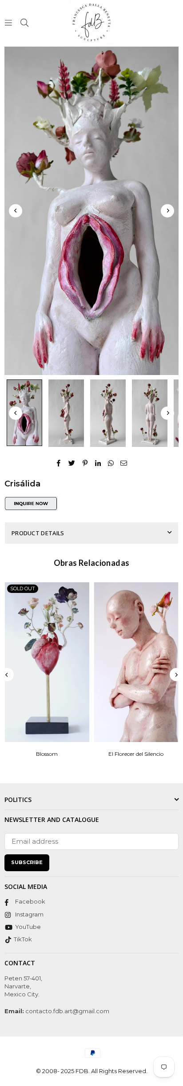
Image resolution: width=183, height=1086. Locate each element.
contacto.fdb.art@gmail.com (66, 1011)
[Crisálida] (24, 413)
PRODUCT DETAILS (38, 533)
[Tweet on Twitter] (72, 462)
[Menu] (8, 22)
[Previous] (15, 210)
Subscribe (27, 862)
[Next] (167, 210)
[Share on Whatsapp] (110, 462)
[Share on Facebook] (59, 462)
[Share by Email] (123, 462)
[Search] (24, 22)
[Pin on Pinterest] (85, 462)
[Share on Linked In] (98, 462)
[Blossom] (47, 662)
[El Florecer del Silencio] (136, 662)
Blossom (47, 753)
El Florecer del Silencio (135, 753)
